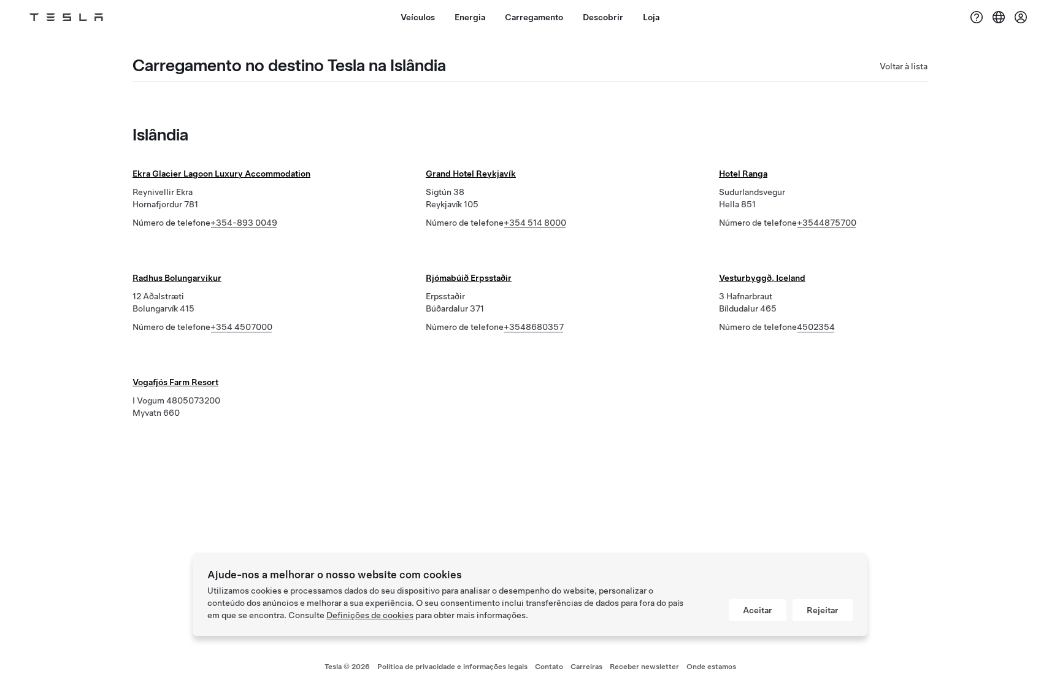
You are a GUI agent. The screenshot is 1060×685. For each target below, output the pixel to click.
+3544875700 (826, 223)
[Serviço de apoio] (976, 17)
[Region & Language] (998, 17)
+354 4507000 (241, 327)
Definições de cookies (369, 615)
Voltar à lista (904, 66)
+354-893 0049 (243, 223)
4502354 (816, 327)
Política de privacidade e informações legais (452, 666)
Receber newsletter (644, 666)
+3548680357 (534, 327)
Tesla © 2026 (347, 666)
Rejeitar (823, 610)
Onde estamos (711, 666)
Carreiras (586, 666)
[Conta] (1021, 17)
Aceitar (757, 610)
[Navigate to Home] (66, 17)
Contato (549, 666)
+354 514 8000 (535, 223)
